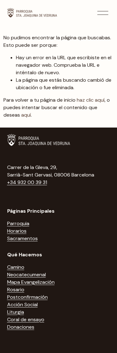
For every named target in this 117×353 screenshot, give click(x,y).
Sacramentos (22, 238)
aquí (26, 115)
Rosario (15, 289)
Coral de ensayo (25, 319)
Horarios (17, 231)
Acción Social (22, 304)
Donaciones (20, 327)
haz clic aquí (91, 100)
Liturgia (15, 312)
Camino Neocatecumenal (26, 271)
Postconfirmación (27, 297)
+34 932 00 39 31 (27, 182)
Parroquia (18, 223)
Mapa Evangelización (31, 282)
